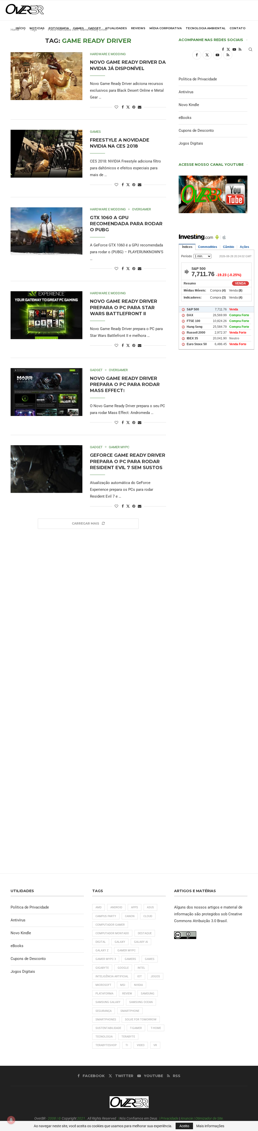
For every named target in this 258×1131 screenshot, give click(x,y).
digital (100, 942)
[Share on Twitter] (128, 107)
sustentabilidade (108, 1028)
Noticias (37, 28)
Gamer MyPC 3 (105, 959)
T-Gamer (136, 1028)
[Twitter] (228, 49)
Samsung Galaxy (107, 1002)
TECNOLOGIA (104, 1036)
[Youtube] (234, 49)
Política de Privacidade (198, 79)
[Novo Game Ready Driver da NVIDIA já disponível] (46, 76)
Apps (134, 907)
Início (20, 28)
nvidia (138, 985)
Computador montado (112, 933)
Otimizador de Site (209, 1118)
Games (78, 28)
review (127, 993)
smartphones (105, 1019)
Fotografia (59, 28)
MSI (122, 985)
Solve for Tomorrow (140, 1019)
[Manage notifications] (11, 1120)
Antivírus (186, 92)
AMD (98, 907)
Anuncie (187, 1118)
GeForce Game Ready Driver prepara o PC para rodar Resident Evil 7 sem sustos (127, 461)
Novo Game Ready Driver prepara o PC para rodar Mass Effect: (125, 385)
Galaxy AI (141, 942)
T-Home (156, 1028)
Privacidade (169, 1118)
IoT (139, 976)
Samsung (147, 993)
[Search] (250, 49)
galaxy (120, 942)
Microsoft (103, 985)
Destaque (145, 933)
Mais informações (210, 1126)
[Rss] (240, 49)
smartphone (129, 1011)
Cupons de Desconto (196, 130)
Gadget (94, 28)
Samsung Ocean (141, 1002)
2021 (81, 1118)
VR (155, 1045)
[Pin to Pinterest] (133, 107)
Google (123, 968)
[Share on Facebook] (123, 107)
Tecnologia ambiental (205, 28)
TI (126, 1045)
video (141, 1045)
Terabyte (128, 1036)
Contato (237, 28)
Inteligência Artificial (111, 976)
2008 (52, 1118)
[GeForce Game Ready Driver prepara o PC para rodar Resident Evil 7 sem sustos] (46, 469)
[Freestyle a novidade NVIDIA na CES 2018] (46, 154)
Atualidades (116, 28)
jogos (155, 976)
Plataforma (104, 993)
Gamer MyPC (126, 950)
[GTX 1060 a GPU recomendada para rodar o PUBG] (46, 231)
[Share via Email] (139, 107)
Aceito (184, 1126)
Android (116, 907)
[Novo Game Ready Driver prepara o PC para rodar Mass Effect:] (46, 392)
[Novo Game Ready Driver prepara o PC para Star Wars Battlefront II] (46, 315)
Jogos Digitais (191, 143)
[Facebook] (223, 49)
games (149, 959)
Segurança (103, 1011)
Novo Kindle (189, 105)
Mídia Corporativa (165, 28)
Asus (150, 907)
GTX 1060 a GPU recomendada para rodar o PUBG (126, 224)
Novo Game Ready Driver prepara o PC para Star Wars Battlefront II (123, 307)
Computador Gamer (110, 924)
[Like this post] (116, 107)
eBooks (185, 117)
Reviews (138, 28)
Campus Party (105, 916)
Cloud (147, 916)
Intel (141, 968)
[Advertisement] (213, 543)
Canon (130, 916)
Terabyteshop (106, 1045)
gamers (130, 959)
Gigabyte (102, 968)
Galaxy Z (102, 950)
